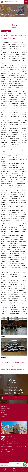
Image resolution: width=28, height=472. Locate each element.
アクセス (3, 412)
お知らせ (3, 410)
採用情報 (3, 416)
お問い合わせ (4, 414)
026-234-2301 (12, 440)
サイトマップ (4, 406)
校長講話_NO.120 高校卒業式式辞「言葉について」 (14, 363)
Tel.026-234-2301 (14, 389)
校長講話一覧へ (14, 367)
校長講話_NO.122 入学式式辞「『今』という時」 (13, 369)
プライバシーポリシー (6, 408)
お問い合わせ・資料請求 (12, 398)
